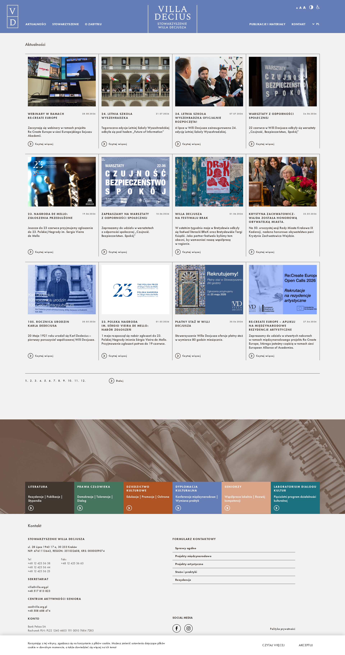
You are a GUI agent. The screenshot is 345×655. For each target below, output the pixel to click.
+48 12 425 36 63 (72, 563)
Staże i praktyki (186, 572)
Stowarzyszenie (65, 24)
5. (45, 381)
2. (31, 381)
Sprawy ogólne (185, 548)
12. (83, 381)
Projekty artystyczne (189, 564)
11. (76, 381)
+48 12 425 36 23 (39, 571)
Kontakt (298, 24)
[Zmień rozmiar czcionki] (301, 7)
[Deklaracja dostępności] (318, 7)
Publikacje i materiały (267, 24)
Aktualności (36, 24)
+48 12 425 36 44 (39, 567)
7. (55, 381)
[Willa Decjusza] (12, 16)
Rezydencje (183, 580)
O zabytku (93, 24)
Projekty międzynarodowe (193, 556)
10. (70, 381)
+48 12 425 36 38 (39, 563)
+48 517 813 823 (39, 591)
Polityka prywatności (282, 629)
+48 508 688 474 (39, 611)
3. (36, 381)
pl (317, 24)
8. (59, 381)
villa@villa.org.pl (38, 587)
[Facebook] (176, 628)
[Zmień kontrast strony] (311, 7)
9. (64, 381)
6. (50, 381)
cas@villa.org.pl (37, 607)
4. (41, 381)
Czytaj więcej (273, 645)
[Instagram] (188, 628)
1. (26, 381)
